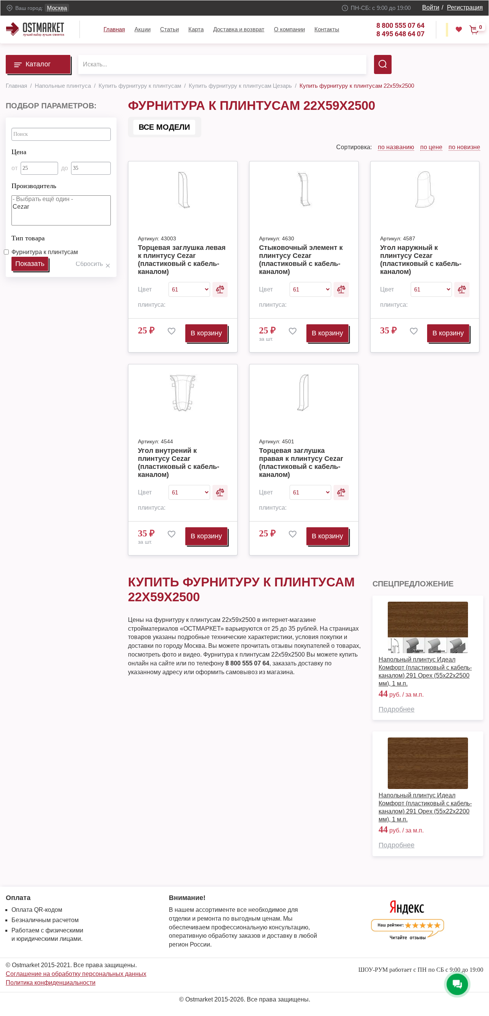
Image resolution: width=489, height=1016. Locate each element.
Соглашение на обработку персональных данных (76, 974)
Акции (142, 29)
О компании (289, 29)
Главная (114, 29)
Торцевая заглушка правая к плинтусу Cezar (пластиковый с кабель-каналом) (301, 462)
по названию (396, 147)
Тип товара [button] (28, 238)
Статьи (169, 29)
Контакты (326, 29)
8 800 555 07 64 (400, 25)
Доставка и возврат (238, 29)
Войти (430, 7)
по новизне (464, 147)
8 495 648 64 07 (400, 34)
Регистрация (465, 7)
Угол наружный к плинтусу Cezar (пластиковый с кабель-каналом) (420, 259)
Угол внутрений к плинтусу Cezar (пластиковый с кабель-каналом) (178, 462)
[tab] (61, 150)
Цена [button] (18, 152)
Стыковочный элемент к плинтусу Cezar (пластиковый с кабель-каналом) (301, 259)
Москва (57, 8)
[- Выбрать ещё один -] (61, 199)
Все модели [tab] (164, 127)
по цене (431, 147)
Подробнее (397, 709)
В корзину (206, 333)
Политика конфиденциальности (51, 982)
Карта (196, 29)
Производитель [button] (33, 186)
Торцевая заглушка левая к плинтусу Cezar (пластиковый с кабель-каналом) (182, 259)
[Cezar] (61, 207)
